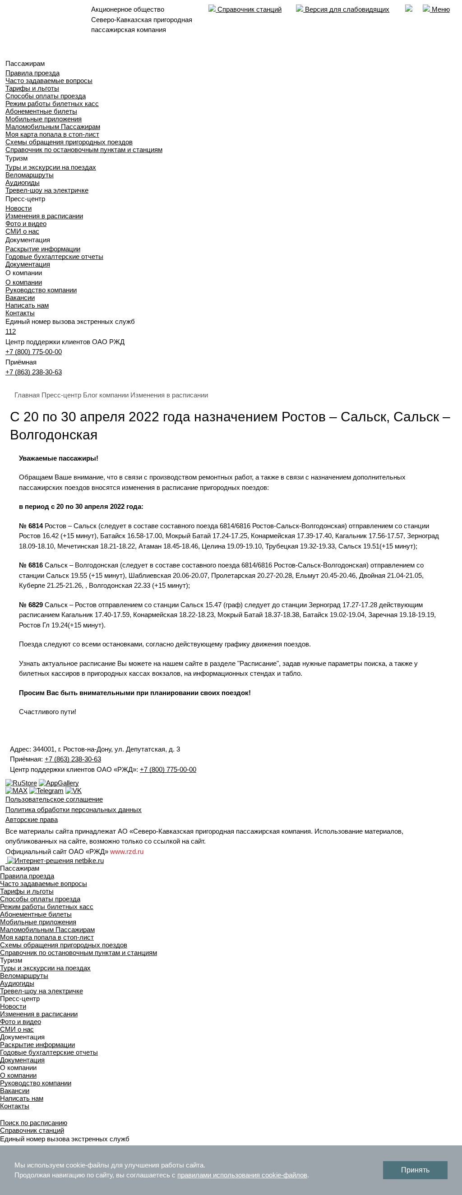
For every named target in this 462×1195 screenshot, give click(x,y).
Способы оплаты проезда (45, 96)
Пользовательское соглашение (54, 799)
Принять (415, 1170)
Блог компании (106, 395)
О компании (23, 282)
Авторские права (31, 819)
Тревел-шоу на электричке (46, 190)
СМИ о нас (22, 231)
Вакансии (20, 297)
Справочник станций (249, 9)
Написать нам (27, 305)
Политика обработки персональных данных (73, 809)
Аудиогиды (22, 182)
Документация (27, 264)
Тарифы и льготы (32, 88)
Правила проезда (32, 73)
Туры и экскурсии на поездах (50, 167)
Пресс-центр (61, 395)
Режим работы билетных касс (52, 103)
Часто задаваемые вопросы (48, 80)
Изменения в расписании (44, 216)
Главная (27, 395)
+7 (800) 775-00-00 (33, 351)
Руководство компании (41, 290)
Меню (440, 9)
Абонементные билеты (41, 111)
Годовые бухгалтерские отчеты (54, 256)
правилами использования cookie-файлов (242, 1175)
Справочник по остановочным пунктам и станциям (83, 149)
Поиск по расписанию (33, 1122)
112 (10, 331)
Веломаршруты (29, 175)
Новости (18, 208)
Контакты (20, 313)
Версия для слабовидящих (346, 9)
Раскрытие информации (42, 249)
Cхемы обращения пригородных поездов (69, 142)
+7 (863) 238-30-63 (33, 372)
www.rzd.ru (126, 851)
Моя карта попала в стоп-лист (52, 134)
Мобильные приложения (43, 119)
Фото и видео (25, 223)
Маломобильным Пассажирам (52, 126)
